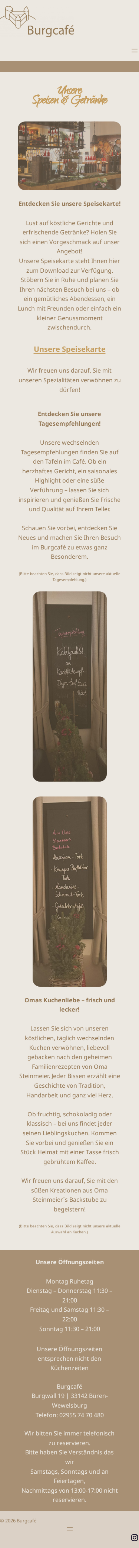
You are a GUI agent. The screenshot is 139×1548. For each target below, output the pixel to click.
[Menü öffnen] (134, 50)
